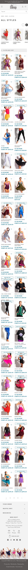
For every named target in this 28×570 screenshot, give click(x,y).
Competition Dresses (5, 43)
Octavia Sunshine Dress (6, 270)
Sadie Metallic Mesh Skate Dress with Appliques (20, 72)
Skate (6, 16)
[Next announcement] (25, 2)
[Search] (26, 11)
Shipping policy (20, 564)
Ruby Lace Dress (5, 440)
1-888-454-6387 (15, 536)
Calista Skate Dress (20, 97)
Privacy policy (7, 564)
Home (2, 16)
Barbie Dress (18, 416)
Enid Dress (4, 392)
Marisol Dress (18, 392)
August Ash (23, 560)
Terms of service (19, 566)
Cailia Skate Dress (19, 194)
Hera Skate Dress (5, 71)
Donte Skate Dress (6, 244)
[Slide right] (26, 25)
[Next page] (21, 498)
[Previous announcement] (2, 2)
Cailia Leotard (5, 194)
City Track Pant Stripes (5, 345)
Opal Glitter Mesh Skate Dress (6, 98)
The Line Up (13, 560)
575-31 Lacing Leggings (18, 146)
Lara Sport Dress (19, 170)
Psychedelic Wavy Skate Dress (19, 245)
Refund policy (14, 564)
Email (9, 532)
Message (14, 532)
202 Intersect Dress (20, 464)
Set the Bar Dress (5, 464)
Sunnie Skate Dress (20, 219)
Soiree (3, 145)
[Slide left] (23, 25)
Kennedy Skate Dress (20, 269)
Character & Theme (16, 43)
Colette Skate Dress (6, 416)
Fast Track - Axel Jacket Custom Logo (20, 344)
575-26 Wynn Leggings (7, 170)
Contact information (10, 566)
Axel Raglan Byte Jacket (19, 319)
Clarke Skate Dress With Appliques (6, 220)
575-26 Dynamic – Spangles (5, 318)
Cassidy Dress (18, 440)
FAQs (19, 532)
